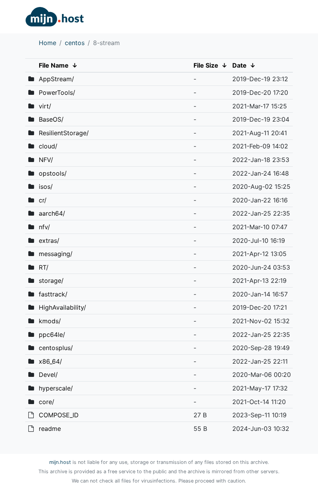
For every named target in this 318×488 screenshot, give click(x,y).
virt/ (45, 106)
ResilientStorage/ (64, 133)
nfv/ (44, 227)
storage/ (51, 280)
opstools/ (53, 173)
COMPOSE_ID (59, 415)
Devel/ (48, 374)
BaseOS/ (51, 119)
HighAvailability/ (62, 307)
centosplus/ (56, 348)
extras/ (49, 240)
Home (47, 43)
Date (239, 65)
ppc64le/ (52, 334)
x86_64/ (50, 361)
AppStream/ (56, 79)
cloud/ (48, 146)
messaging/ (56, 254)
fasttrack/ (53, 294)
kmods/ (50, 321)
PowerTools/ (57, 92)
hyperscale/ (56, 388)
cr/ (43, 200)
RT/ (43, 267)
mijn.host (60, 462)
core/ (46, 402)
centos (75, 43)
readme (50, 428)
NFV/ (46, 160)
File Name (54, 65)
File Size (206, 65)
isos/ (46, 186)
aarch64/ (52, 213)
